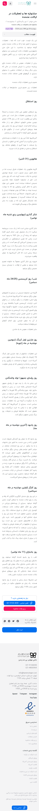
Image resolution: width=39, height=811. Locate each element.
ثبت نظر (19, 629)
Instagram (33, 694)
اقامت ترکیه (33, 768)
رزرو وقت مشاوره (31, 740)
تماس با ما (33, 726)
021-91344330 (31, 665)
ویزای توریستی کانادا (30, 775)
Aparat (14, 694)
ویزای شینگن (32, 758)
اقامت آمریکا (32, 765)
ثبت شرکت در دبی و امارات (28, 771)
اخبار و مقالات (32, 737)
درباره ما (34, 730)
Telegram (23, 694)
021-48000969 (31, 667)
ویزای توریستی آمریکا (30, 761)
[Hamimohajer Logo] (24, 3)
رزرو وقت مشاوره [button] (19, 608)
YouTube (33, 697)
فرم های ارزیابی (32, 733)
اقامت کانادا (33, 778)
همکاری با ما (33, 744)
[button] (10, 3)
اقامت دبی (33, 782)
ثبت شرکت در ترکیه (30, 755)
